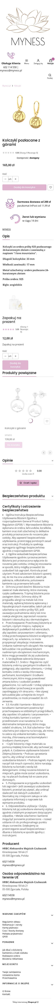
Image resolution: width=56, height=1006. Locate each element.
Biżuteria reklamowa (12, 958)
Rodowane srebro (11, 955)
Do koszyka (13, 444)
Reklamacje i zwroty (12, 924)
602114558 (8, 861)
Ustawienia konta (11, 975)
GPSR (5, 936)
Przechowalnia (9, 978)
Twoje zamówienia (11, 972)
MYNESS (6, 229)
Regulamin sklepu (11, 921)
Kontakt (6, 994)
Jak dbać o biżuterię (12, 949)
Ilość (4, 173)
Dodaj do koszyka (24, 187)
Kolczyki (17, 85)
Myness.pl (6, 85)
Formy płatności (10, 927)
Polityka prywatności (12, 933)
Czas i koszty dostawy (13, 930)
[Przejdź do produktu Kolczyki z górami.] (28, 402)
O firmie (6, 991)
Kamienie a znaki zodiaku (15, 952)
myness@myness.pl (13, 865)
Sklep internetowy (24, 1002)
